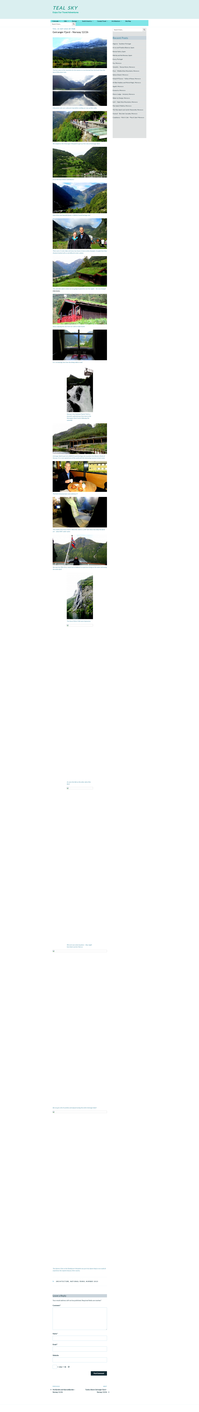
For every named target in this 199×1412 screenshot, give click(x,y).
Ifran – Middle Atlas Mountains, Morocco (126, 71)
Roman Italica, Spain (119, 51)
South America (87, 21)
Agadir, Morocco (118, 86)
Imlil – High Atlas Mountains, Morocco (125, 102)
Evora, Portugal (118, 59)
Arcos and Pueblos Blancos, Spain (123, 47)
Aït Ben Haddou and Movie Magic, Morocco (127, 82)
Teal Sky (65, 7)
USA (65, 21)
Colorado (55, 21)
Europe (74, 21)
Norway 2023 (92, 1281)
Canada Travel (101, 21)
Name (55, 1334)
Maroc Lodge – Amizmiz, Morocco (124, 94)
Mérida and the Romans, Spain (122, 55)
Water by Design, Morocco (121, 98)
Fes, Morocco (117, 63)
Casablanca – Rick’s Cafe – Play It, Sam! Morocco (128, 117)
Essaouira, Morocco (119, 90)
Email (55, 1344)
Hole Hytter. (56, 291)
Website (56, 1355)
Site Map (128, 21)
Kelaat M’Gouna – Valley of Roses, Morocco (127, 79)
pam (73, 29)
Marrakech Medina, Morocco (122, 106)
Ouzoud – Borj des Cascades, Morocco (125, 114)
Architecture (116, 21)
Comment (57, 1305)
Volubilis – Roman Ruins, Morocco (124, 67)
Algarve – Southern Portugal (122, 44)
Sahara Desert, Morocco (120, 75)
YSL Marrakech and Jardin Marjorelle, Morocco (128, 110)
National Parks (77, 1281)
